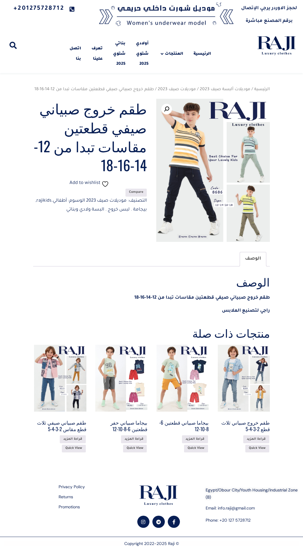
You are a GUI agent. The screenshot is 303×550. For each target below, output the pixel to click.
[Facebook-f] (174, 522)
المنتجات (174, 54)
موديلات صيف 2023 (177, 89)
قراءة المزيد (256, 439)
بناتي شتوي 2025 (119, 53)
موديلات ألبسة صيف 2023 (225, 89)
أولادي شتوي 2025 (142, 53)
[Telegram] (158, 522)
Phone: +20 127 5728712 (228, 520)
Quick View (257, 448)
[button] (166, 109)
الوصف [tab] (253, 258)
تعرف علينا (97, 53)
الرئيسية (202, 54)
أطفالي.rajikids (51, 200)
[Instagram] (143, 522)
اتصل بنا (75, 53)
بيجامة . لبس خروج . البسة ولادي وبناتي (106, 209)
